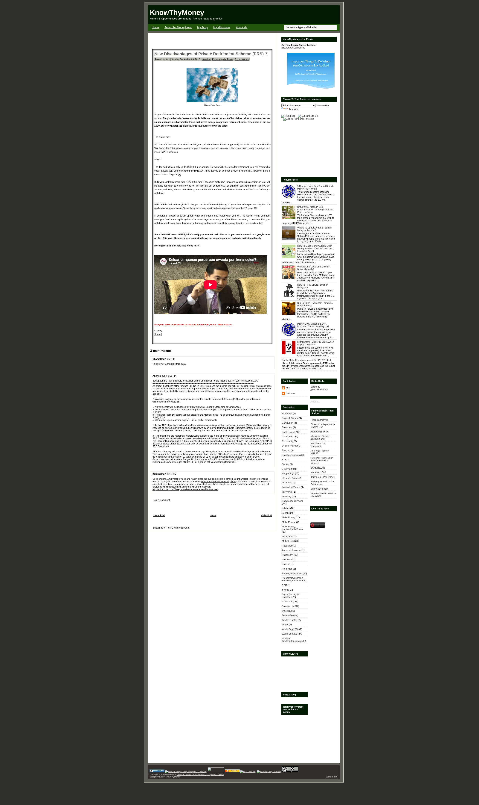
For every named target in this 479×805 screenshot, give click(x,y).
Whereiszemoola (319, 489)
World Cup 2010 (290, 629)
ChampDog (158, 359)
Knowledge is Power (222, 59)
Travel (285, 624)
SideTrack (287, 601)
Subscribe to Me (309, 116)
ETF (284, 459)
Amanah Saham (290, 418)
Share (157, 334)
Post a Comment (161, 500)
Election (286, 450)
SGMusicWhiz (318, 468)
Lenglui (286, 513)
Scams (285, 589)
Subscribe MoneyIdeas (178, 27)
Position (286, 564)
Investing (206, 59)
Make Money (288, 517)
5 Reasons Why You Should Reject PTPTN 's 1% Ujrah (315, 187)
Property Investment (292, 573)
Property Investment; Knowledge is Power (292, 579)
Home (155, 27)
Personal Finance (291, 550)
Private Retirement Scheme (215, 481)
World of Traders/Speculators (292, 639)
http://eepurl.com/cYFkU (293, 47)
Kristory (286, 508)
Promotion (287, 569)
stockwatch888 (318, 472)
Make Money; (289, 522)
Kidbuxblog (158, 474)
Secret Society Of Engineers (290, 595)
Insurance (287, 482)
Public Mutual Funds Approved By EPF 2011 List (306, 360)
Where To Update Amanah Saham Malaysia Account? (314, 229)
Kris (288, 387)
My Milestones (221, 27)
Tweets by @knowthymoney (319, 388)
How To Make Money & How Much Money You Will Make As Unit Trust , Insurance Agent (315, 248)
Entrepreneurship (291, 455)
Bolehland (287, 427)
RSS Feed (290, 116)
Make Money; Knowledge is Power (292, 528)
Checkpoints (288, 436)
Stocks (285, 611)
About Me (241, 27)
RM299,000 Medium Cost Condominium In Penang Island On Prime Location (315, 210)
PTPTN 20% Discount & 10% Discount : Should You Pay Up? (313, 325)
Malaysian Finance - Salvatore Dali (321, 437)
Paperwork (287, 545)
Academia (287, 413)
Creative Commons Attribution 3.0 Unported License (200, 774)
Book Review (288, 432)
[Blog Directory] (248, 771)
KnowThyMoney (177, 12)
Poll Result (287, 559)
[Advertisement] (296, 14)
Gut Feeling (288, 468)
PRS (233, 481)
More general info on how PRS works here (176, 245)
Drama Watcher (290, 445)
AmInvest (172, 479)
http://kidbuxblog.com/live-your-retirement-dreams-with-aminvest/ (185, 489)
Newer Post (159, 515)
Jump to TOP (332, 777)
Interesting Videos (291, 487)
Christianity (287, 441)
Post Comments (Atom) (178, 527)
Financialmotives (319, 420)
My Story (202, 27)
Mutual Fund (288, 541)
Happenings (288, 473)
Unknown (290, 393)
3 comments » (242, 59)
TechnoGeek (288, 615)
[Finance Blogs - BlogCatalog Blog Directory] (186, 771)
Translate (293, 109)
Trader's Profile (289, 620)
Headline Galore (290, 478)
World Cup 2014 (290, 633)
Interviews (287, 492)
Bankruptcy (287, 423)
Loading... (315, 401)
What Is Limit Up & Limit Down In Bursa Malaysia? (313, 268)
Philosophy (287, 555)
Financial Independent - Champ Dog (323, 425)
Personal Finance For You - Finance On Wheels (322, 460)
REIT (284, 585)
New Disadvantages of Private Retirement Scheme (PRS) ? (210, 54)
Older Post (266, 515)
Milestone (287, 536)
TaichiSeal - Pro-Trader (322, 477)
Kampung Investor (320, 431)
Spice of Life (288, 606)
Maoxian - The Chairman (318, 444)
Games (285, 464)
